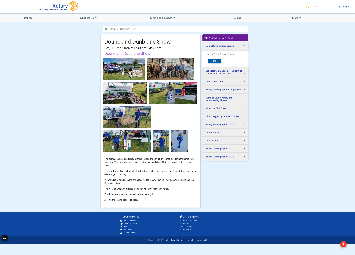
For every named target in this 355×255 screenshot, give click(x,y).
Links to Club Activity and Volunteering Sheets (219, 99)
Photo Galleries (129, 220)
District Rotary (186, 226)
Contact (29, 18)
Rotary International (188, 220)
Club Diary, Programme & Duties (222, 116)
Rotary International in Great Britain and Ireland (185, 240)
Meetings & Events (161, 18)
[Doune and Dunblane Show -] (170, 69)
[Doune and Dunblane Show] (124, 69)
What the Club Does (216, 108)
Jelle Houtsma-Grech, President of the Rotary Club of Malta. (224, 72)
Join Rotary (212, 140)
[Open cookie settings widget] (4, 238)
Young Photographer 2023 (220, 124)
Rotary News (185, 229)
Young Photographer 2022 (220, 156)
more (214, 61)
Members (346, 6)
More (295, 18)
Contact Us (127, 229)
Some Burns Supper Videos (220, 46)
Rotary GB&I (185, 223)
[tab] (225, 46)
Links (125, 226)
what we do (87, 18)
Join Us (237, 18)
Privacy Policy (129, 232)
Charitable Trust (214, 81)
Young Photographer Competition (223, 89)
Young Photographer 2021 (220, 148)
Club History (212, 132)
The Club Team (130, 223)
